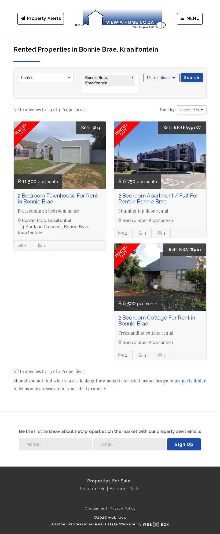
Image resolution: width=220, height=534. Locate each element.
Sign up (184, 444)
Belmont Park (124, 488)
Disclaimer (95, 508)
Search (191, 78)
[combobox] (46, 77)
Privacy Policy (122, 508)
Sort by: (168, 109)
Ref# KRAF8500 (184, 249)
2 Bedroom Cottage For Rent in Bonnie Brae (156, 320)
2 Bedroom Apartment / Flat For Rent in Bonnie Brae (158, 198)
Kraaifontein (93, 488)
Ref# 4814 (90, 127)
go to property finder (184, 381)
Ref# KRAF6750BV (182, 127)
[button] (162, 77)
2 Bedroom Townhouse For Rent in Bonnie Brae (58, 198)
